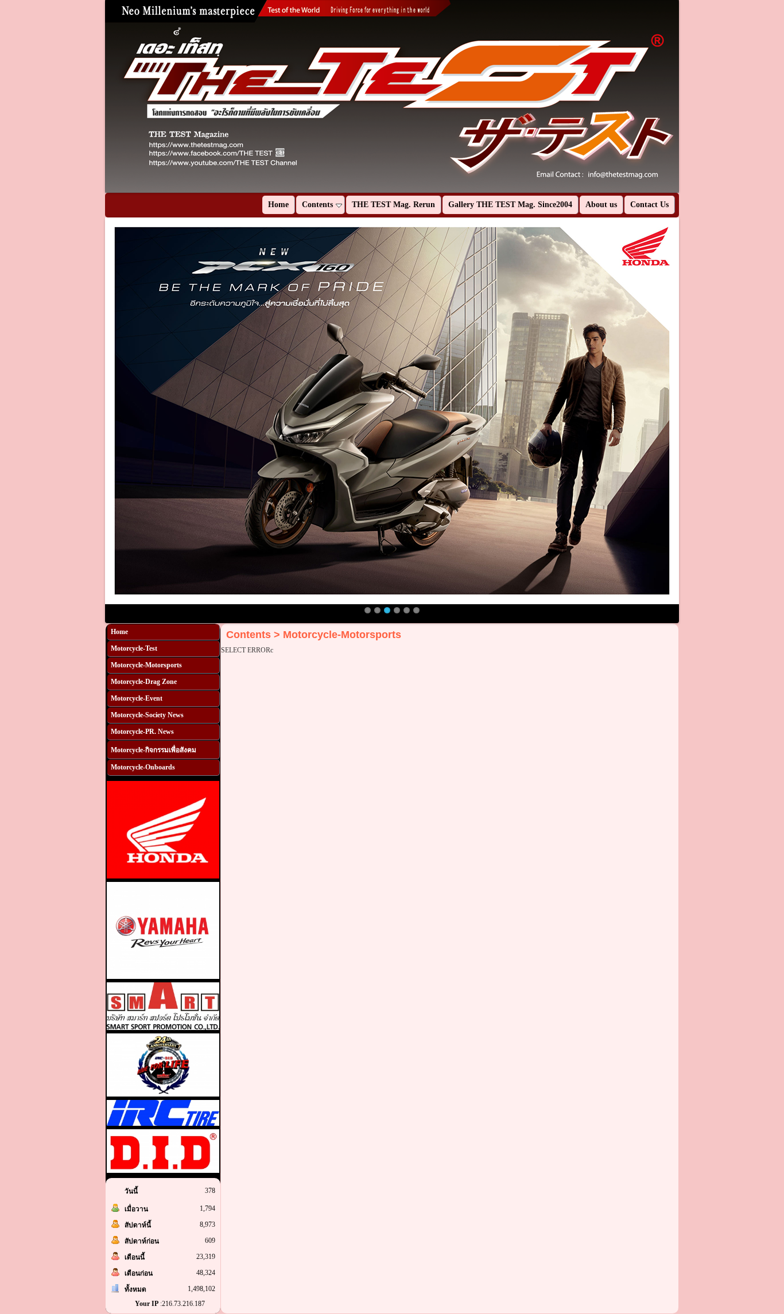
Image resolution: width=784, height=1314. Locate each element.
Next (696, 96)
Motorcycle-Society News (147, 715)
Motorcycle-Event (136, 698)
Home (119, 632)
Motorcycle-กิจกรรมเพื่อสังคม (153, 750)
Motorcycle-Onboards (143, 767)
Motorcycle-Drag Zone (144, 682)
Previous (87, 96)
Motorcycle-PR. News (142, 732)
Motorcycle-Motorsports (146, 665)
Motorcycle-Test (134, 648)
